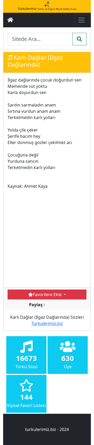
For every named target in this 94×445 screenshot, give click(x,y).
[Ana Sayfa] (10, 20)
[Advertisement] (47, 236)
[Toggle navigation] (81, 20)
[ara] (79, 39)
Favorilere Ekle (48, 294)
